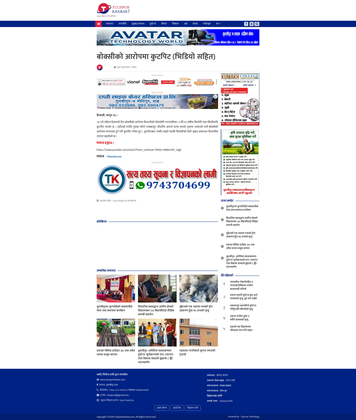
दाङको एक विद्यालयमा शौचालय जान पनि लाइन (241, 328)
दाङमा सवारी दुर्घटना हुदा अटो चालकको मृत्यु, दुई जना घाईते (244, 297)
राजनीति (122, 24)
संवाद (195, 24)
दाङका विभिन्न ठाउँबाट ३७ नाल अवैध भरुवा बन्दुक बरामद (116, 352)
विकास (175, 24)
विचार (164, 24)
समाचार (109, 24)
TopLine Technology (250, 417)
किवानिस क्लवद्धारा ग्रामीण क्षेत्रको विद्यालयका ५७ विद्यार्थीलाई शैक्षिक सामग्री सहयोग (156, 310)
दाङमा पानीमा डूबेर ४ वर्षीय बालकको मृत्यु (239, 318)
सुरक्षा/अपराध (138, 24)
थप (217, 24)
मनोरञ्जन (207, 24)
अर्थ (185, 24)
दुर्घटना (153, 24)
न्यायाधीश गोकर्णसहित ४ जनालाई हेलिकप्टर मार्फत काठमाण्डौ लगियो (241, 285)
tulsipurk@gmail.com (118, 395)
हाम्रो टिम (177, 408)
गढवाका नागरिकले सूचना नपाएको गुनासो (197, 352)
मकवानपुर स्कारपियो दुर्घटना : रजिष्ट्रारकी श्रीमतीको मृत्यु (243, 307)
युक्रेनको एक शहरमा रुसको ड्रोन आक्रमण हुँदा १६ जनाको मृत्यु (196, 308)
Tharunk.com (114, 157)
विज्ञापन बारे (192, 408)
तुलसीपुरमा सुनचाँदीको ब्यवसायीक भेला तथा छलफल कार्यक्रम (115, 308)
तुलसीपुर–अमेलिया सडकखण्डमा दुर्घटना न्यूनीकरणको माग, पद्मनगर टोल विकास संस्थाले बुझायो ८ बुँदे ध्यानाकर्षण (155, 356)
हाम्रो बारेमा (162, 408)
